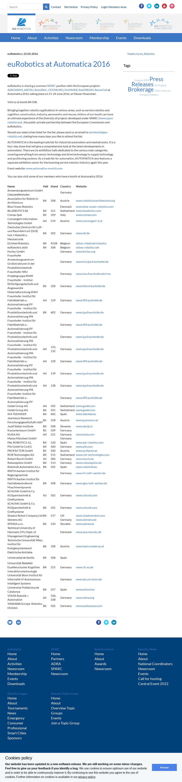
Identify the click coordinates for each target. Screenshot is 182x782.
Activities (51, 38)
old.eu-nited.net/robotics (91, 243)
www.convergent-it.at (89, 220)
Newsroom (74, 38)
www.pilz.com (84, 446)
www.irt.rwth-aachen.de (91, 473)
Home (15, 38)
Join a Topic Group (65, 723)
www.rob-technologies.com (93, 454)
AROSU (29, 89)
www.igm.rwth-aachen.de (92, 483)
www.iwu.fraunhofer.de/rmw (93, 273)
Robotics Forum (104, 649)
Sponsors (14, 738)
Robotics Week (147, 649)
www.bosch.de (85, 458)
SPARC (51, 85)
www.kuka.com (85, 434)
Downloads (142, 38)
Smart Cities (16, 733)
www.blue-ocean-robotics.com (95, 206)
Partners (57, 659)
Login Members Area (113, 7)
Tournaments (17, 708)
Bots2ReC (41, 89)
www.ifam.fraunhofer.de (90, 286)
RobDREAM (86, 89)
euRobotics (14, 649)
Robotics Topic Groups (65, 693)
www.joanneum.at (87, 420)
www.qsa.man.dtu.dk (88, 532)
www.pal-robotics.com (90, 442)
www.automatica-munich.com (44, 168)
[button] (21, 23)
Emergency (16, 718)
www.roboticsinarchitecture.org (95, 200)
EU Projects (161, 85)
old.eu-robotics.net (88, 247)
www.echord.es (85, 589)
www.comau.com (86, 214)
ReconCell (101, 89)
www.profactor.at (86, 450)
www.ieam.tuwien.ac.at (90, 546)
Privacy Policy (89, 7)
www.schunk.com (86, 495)
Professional (17, 728)
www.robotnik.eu (86, 466)
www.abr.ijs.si (84, 426)
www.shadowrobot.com (91, 515)
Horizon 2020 (142, 80)
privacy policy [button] (86, 776)
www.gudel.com (85, 406)
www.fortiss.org (86, 251)
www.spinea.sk (85, 523)
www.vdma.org (85, 597)
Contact (56, 7)
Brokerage (141, 89)
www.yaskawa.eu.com (89, 605)
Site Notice (70, 7)
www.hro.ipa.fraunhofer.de (92, 261)
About (32, 38)
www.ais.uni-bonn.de (89, 579)
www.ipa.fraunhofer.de (90, 312)
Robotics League (17, 693)
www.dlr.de (83, 233)
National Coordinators (155, 664)
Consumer (15, 723)
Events (121, 38)
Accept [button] (164, 767)
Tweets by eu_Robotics (141, 53)
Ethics (158, 90)
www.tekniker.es (86, 414)
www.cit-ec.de (85, 567)
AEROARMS (15, 89)
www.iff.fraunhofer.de (89, 300)
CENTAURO (55, 89)
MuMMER (71, 89)
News (11, 713)
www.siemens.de (86, 519)
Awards (100, 664)
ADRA (56, 664)
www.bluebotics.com (89, 210)
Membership (99, 38)
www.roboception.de (89, 462)
